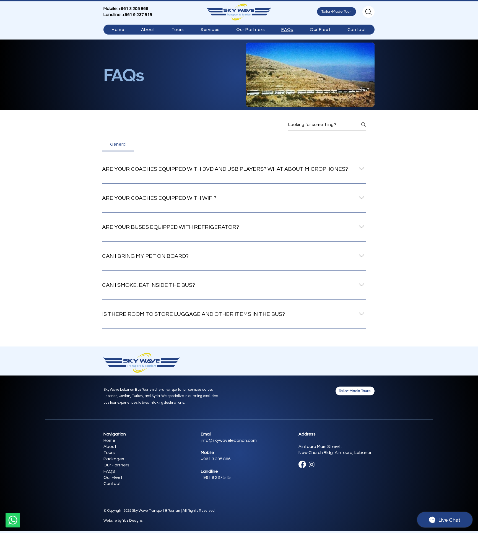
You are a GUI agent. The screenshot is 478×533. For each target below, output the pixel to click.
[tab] (118, 144)
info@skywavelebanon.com (229, 440)
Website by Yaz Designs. (123, 521)
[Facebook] (302, 464)
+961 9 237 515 (137, 14)
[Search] (368, 12)
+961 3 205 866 (133, 8)
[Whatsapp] (13, 520)
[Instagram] (311, 464)
